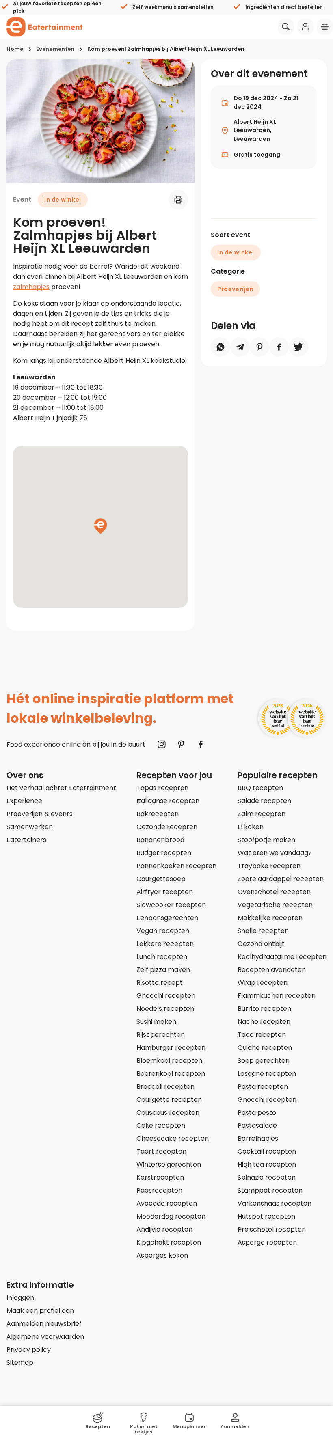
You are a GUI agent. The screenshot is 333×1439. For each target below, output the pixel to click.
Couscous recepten (167, 1112)
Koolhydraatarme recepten (282, 956)
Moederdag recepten (170, 1216)
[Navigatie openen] (325, 27)
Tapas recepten (162, 788)
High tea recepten (267, 1164)
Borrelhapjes (258, 1138)
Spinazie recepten (267, 1177)
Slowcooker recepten (171, 904)
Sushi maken (156, 1021)
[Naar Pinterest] (181, 744)
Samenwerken (29, 827)
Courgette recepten (169, 1099)
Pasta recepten (263, 1086)
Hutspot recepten (266, 1216)
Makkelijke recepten (270, 917)
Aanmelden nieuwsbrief (44, 1323)
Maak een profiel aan (40, 1310)
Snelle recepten (263, 930)
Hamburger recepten (170, 1047)
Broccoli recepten (165, 1086)
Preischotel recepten (272, 1229)
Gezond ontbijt (261, 943)
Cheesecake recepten (172, 1138)
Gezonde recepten (166, 827)
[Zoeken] (286, 27)
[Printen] (178, 199)
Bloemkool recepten (169, 1060)
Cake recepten (160, 1125)
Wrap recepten (263, 982)
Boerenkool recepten (170, 1073)
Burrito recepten (264, 1008)
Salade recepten (264, 801)
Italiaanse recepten (167, 801)
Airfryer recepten (164, 891)
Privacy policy (28, 1349)
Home (14, 48)
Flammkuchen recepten (277, 995)
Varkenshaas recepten (274, 1203)
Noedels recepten (165, 1008)
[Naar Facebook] (200, 744)
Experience (24, 801)
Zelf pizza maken (163, 969)
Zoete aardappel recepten (281, 878)
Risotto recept (159, 982)
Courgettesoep (161, 878)
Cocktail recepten (267, 1151)
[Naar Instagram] (161, 744)
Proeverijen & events (39, 814)
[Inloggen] (305, 27)
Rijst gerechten (160, 1034)
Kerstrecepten (160, 1177)
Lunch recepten (161, 956)
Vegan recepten (162, 930)
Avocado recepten (166, 1203)
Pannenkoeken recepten (176, 865)
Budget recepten (163, 852)
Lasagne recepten (267, 1073)
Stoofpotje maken (266, 839)
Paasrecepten (159, 1190)
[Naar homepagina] (44, 27)
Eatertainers (26, 839)
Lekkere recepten (165, 943)
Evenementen (55, 48)
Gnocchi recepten (165, 995)
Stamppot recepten (270, 1190)
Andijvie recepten (164, 1229)
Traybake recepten (269, 865)
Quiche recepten (265, 1047)
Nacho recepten (264, 1021)
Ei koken (251, 827)
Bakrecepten (157, 814)
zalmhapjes (31, 286)
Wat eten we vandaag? (275, 852)
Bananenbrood (160, 839)
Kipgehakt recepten (168, 1242)
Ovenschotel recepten (274, 891)
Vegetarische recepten (275, 904)
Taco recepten (262, 1034)
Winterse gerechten (168, 1164)
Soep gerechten (264, 1060)
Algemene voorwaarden (45, 1336)
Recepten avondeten (272, 969)
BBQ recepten (260, 788)
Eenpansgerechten (167, 917)
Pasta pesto (257, 1112)
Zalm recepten (261, 814)
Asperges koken (162, 1255)
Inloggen (20, 1297)
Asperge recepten (267, 1242)
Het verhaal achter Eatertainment (61, 788)
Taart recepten (161, 1151)
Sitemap (19, 1362)
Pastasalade (257, 1125)
